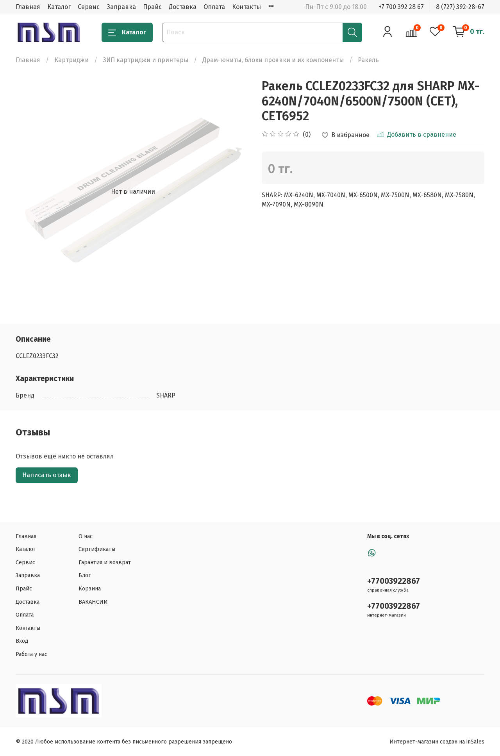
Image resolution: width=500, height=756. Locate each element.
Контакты (246, 7)
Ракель (368, 60)
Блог (85, 575)
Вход (22, 641)
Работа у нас (31, 654)
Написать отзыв (46, 475)
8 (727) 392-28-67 (460, 7)
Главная (28, 7)
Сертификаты (97, 549)
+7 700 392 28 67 (401, 7)
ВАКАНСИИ (93, 602)
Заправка (121, 7)
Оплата (214, 7)
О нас (86, 536)
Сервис (89, 7)
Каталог (59, 7)
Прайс (152, 7)
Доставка (182, 7)
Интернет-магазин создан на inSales (436, 741)
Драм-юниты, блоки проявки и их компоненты (273, 60)
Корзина (90, 588)
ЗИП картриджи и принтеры (145, 60)
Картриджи (71, 60)
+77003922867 (393, 581)
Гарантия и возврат (105, 562)
